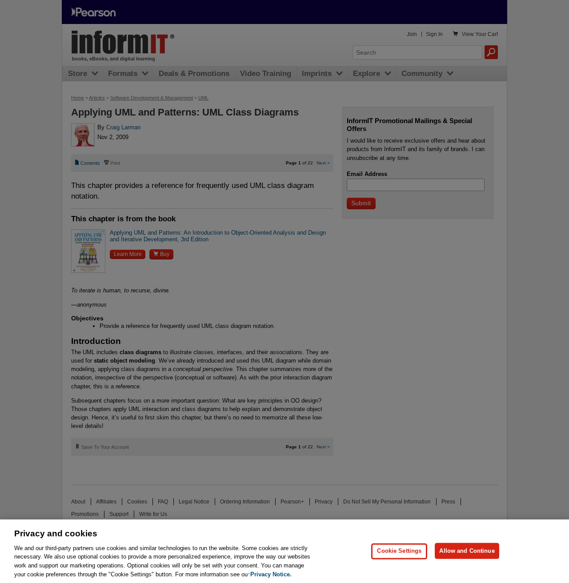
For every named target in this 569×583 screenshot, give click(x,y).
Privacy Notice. (271, 574)
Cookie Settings (399, 550)
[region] (284, 551)
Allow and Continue (466, 550)
